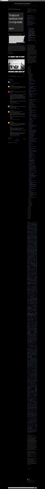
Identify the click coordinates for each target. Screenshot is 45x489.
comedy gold (35, 262)
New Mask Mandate (31, 91)
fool (32, 289)
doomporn (36, 275)
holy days (35, 303)
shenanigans (30, 372)
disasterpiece (35, 273)
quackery (32, 358)
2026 (29, 67)
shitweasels (35, 373)
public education (35, 357)
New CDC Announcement (32, 104)
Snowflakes (28, 378)
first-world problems (30, 287)
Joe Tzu (34, 320)
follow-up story (29, 289)
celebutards (32, 254)
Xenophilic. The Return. (31, 33)
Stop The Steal (35, 386)
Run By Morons (31, 127)
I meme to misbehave (18, 76)
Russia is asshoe (33, 366)
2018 (29, 209)
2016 (29, 211)
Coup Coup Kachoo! (34, 268)
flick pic (31, 288)
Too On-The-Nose (32, 404)
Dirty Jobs (31, 273)
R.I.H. (36, 358)
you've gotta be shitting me (32, 430)
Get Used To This (31, 120)
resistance (28, 363)
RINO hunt (31, 364)
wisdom (32, 425)
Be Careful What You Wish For (33, 114)
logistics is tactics (32, 330)
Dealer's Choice (31, 164)
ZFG (36, 431)
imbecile (36, 311)
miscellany (28, 336)
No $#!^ (30, 343)
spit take (36, 383)
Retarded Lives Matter (33, 363)
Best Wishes (35, 240)
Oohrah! (36, 346)
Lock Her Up (35, 329)
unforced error (32, 411)
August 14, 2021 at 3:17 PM (14, 103)
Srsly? (31, 384)
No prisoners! (33, 343)
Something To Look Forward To (33, 115)
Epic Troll (36, 282)
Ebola (28, 279)
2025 (29, 68)
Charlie (11, 105)
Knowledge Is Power (30, 325)
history (36, 302)
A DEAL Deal (35, 223)
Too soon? (35, 404)
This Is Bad (36, 399)
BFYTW (28, 241)
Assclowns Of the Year (34, 235)
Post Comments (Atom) (15, 142)
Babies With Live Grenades (30, 236)
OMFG (34, 346)
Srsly (29, 384)
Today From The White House (32, 141)
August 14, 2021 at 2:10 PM (14, 88)
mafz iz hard (33, 331)
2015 (29, 212)
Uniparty (32, 412)
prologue (36, 356)
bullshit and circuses (34, 248)
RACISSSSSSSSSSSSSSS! (33, 359)
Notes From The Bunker (31, 32)
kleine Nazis (35, 324)
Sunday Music (32, 388)
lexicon (36, 326)
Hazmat (31, 301)
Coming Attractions (30, 263)
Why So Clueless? (31, 136)
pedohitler (28, 351)
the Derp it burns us (31, 392)
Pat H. (11, 90)
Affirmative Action (34, 228)
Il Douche (34, 311)
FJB (29, 288)
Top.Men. (30, 405)
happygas (28, 299)
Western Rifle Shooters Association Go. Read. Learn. (32, 35)
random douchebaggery (30, 360)
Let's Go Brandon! (32, 326)
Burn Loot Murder (34, 249)
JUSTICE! (28, 323)
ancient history (32, 230)
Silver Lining (30, 128)
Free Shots (30, 191)
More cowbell (31, 339)
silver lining (31, 376)
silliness (28, 376)
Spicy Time (33, 383)
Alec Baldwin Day (31, 229)
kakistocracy (32, 323)
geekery (36, 293)
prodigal (33, 356)
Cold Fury (11, 33)
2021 (29, 73)
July (29, 198)
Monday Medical (35, 337)
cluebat (30, 261)
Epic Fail (33, 282)
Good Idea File (35, 296)
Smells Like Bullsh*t (34, 377)
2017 (29, 210)
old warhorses (31, 346)
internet (31, 316)
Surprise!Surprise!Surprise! (30, 389)
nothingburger (28, 344)
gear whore (31, 293)
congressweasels (35, 266)
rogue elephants (31, 365)
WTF (32, 428)
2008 (29, 218)
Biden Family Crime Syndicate (33, 241)
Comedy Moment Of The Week (33, 150)
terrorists (28, 391)
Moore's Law (35, 338)
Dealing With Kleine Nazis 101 (32, 125)
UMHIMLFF (29, 411)
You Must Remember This (32, 126)
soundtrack (30, 383)
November (30, 75)
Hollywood (32, 303)
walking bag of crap (35, 416)
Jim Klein (32, 320)
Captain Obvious (35, 253)
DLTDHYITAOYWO (32, 274)
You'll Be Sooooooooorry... (32, 163)
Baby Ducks (35, 236)
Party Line (33, 349)
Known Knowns (31, 153)
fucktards (28, 292)
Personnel (31, 353)
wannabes (28, 417)
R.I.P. (28, 359)
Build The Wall (29, 248)
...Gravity (28, 222)
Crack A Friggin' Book (32, 269)
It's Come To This (29, 317)
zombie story (32, 432)
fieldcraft (33, 286)
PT (32, 357)
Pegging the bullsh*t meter (33, 351)
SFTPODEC (28, 371)
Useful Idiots (35, 412)
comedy (31, 262)
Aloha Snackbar (35, 229)
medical (28, 333)
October (30, 76)
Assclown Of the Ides (31, 233)
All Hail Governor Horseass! (32, 167)
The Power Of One (31, 190)
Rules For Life (29, 366)
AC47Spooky (11, 85)
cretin (36, 269)
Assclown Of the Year (34, 234)
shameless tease (34, 371)
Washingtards (33, 418)
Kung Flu (35, 325)
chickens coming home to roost (33, 257)
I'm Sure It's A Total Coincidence (33, 138)
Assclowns (28, 235)
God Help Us (28, 296)
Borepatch (29, 36)
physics (34, 353)
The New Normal (32, 396)
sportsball (28, 384)
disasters (28, 274)
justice (36, 322)
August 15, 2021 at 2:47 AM (14, 108)
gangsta (28, 293)
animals (35, 230)
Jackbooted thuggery (30, 319)
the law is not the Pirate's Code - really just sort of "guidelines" (32, 396)
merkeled (36, 333)
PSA (29, 85)
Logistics (28, 330)
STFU (33, 384)
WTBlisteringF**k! (29, 428)
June (29, 199)
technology (35, 390)
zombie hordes (29, 432)
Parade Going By (29, 349)
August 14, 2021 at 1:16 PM (14, 83)
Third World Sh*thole (31, 399)
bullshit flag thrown (29, 249)
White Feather (34, 424)
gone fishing (32, 296)
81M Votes (32, 223)
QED (30, 358)
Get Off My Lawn (33, 295)
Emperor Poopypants (32, 280)
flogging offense (35, 288)
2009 (29, 217)
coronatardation (29, 268)
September (30, 77)
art (27, 232)
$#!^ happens (31, 222)
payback (36, 349)
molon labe (31, 337)
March (30, 203)
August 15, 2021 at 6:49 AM (14, 119)
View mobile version (17, 140)
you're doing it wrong (33, 429)
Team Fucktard (32, 390)
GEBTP (34, 293)
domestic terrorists (31, 275)
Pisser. (29, 145)
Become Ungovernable (30, 240)
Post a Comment (10, 137)
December (30, 74)
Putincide (28, 358)
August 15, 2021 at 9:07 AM (14, 135)
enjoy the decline (31, 281)
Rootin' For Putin (35, 365)
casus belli (28, 254)
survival (36, 389)
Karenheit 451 (31, 324)
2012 (29, 216)
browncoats (35, 247)
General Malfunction (29, 294)
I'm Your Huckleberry (33, 310)
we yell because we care (32, 419)
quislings (34, 358)
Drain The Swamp (34, 276)
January (30, 205)
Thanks (30, 391)
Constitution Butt (29, 267)
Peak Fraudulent (35, 350)
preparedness (29, 356)
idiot (31, 311)
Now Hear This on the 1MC (33, 344)
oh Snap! (34, 345)
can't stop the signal (29, 253)
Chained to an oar (32, 256)
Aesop (11, 121)
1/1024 (33, 222)
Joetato (36, 320)
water (35, 418)
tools (27, 405)
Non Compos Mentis (31, 103)
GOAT (36, 295)
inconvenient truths (30, 312)
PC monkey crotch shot (30, 350)
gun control (35, 298)
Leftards (28, 326)
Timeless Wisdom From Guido (32, 194)
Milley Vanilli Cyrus (31, 137)
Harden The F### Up (32, 299)
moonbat (33, 338)
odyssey (32, 345)
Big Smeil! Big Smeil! (32, 243)
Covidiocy (28, 269)
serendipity (35, 370)
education (34, 279)
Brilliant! (33, 246)
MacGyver (31, 331)
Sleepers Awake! (34, 376)
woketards (36, 425)
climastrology (28, 260)
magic (36, 331)
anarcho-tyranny (29, 230)
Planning (36, 353)
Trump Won (30, 97)
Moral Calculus (28, 339)
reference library (32, 362)
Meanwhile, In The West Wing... (33, 90)
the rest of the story (33, 397)
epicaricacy (29, 283)
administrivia (29, 227)
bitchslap (36, 243)
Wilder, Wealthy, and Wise (31, 37)
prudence (28, 357)
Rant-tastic (22, 76)
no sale (36, 343)
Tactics (28, 390)
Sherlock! (33, 372)
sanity (36, 366)
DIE (29, 273)
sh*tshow (31, 371)
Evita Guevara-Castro (34, 283)
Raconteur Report (23, 3)
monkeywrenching (29, 338)
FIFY (35, 286)
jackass (36, 318)
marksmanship (29, 332)
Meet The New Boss (32, 333)
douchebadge (29, 276)
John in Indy (11, 110)
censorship (35, 254)
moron (34, 339)
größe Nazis (12, 76)
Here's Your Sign (32, 302)
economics (30, 279)
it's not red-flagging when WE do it (31, 318)
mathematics (35, 332)
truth (33, 408)
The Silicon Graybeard (31, 28)
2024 (29, 69)
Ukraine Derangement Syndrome (32, 410)
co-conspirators (33, 261)
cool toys (35, 267)
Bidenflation (28, 242)
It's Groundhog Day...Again (34, 317)
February (30, 204)
